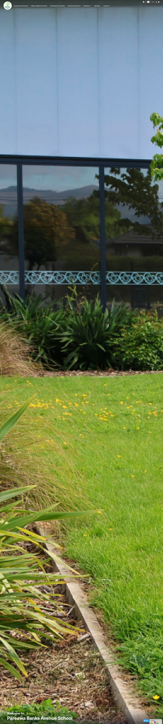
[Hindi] (151, 722)
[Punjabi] (157, 722)
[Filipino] (154, 722)
